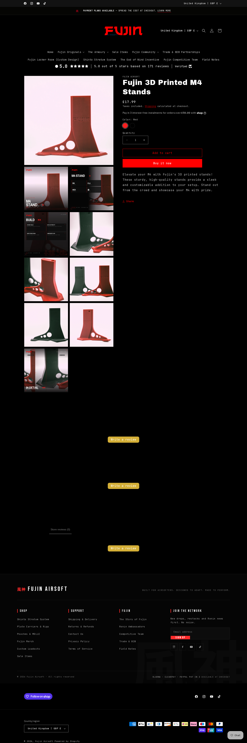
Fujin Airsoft (35, 676)
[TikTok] (200, 646)
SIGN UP (180, 637)
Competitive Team (131, 633)
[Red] (125, 125)
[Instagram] (174, 646)
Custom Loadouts (28, 648)
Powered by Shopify (67, 741)
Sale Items (24, 656)
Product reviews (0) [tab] (36, 529)
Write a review (123, 439)
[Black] (132, 125)
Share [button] (130, 201)
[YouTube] (191, 646)
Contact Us (76, 633)
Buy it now (162, 163)
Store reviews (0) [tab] (60, 529)
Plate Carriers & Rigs (33, 626)
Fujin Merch (25, 641)
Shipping (150, 106)
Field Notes (127, 648)
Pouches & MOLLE (28, 633)
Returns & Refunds (81, 626)
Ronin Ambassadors (132, 626)
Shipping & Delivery (82, 619)
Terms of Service (80, 648)
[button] (71, 52)
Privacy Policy (79, 641)
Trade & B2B (127, 641)
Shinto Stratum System (33, 619)
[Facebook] (182, 646)
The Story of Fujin (133, 619)
